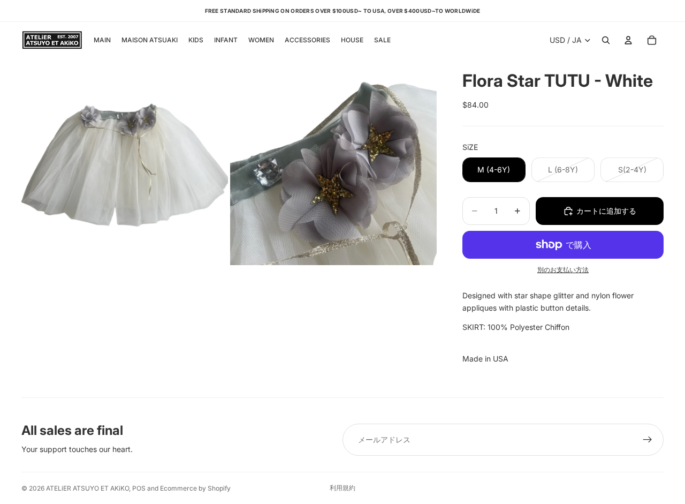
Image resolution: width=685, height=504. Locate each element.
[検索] (606, 40)
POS (139, 488)
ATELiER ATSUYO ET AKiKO (87, 488)
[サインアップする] (647, 439)
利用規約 (342, 488)
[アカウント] (628, 40)
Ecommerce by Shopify (195, 488)
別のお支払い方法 (563, 270)
